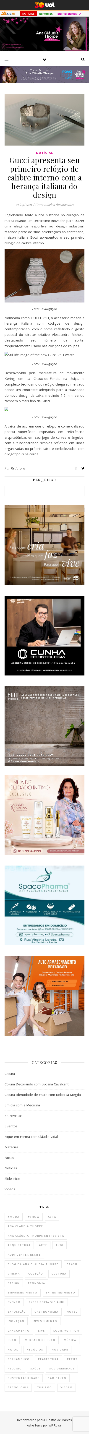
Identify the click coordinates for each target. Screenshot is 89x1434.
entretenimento (60, 1292)
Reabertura (48, 1359)
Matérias (11, 1147)
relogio (15, 1368)
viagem (66, 1387)
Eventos (11, 1126)
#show (33, 1216)
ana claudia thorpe (25, 1226)
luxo (12, 1340)
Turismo (44, 1387)
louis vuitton (66, 1330)
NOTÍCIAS (28, 13)
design (14, 1283)
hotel (72, 1311)
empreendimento (22, 1292)
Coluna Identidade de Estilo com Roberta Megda (43, 1094)
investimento (45, 1321)
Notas (9, 1157)
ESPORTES (46, 13)
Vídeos (10, 1189)
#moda (13, 1216)
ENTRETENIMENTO (69, 13)
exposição (17, 1311)
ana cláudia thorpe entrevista (36, 1235)
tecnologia (18, 1387)
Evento (14, 1302)
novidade (60, 1349)
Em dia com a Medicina (22, 1105)
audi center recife (24, 1254)
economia (36, 1283)
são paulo (57, 1378)
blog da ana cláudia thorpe (33, 1264)
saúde (35, 1368)
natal (13, 1349)
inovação (16, 1321)
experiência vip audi (47, 1302)
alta (52, 1216)
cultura (59, 1273)
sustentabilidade (23, 1378)
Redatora (18, 468)
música (70, 1340)
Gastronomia (46, 1311)
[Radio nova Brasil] (44, 82)
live (41, 1330)
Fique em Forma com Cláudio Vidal (31, 1136)
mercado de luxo (40, 1340)
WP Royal (55, 1425)
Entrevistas (14, 1115)
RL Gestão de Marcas (57, 1420)
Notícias (44, 153)
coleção (35, 1273)
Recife (72, 1359)
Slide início (12, 1178)
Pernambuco (19, 1359)
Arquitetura (19, 1245)
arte (43, 1245)
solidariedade (62, 1368)
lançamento (19, 1330)
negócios (35, 1349)
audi (59, 1245)
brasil (72, 1264)
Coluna (10, 1073)
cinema (14, 1273)
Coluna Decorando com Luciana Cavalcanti (37, 1084)
